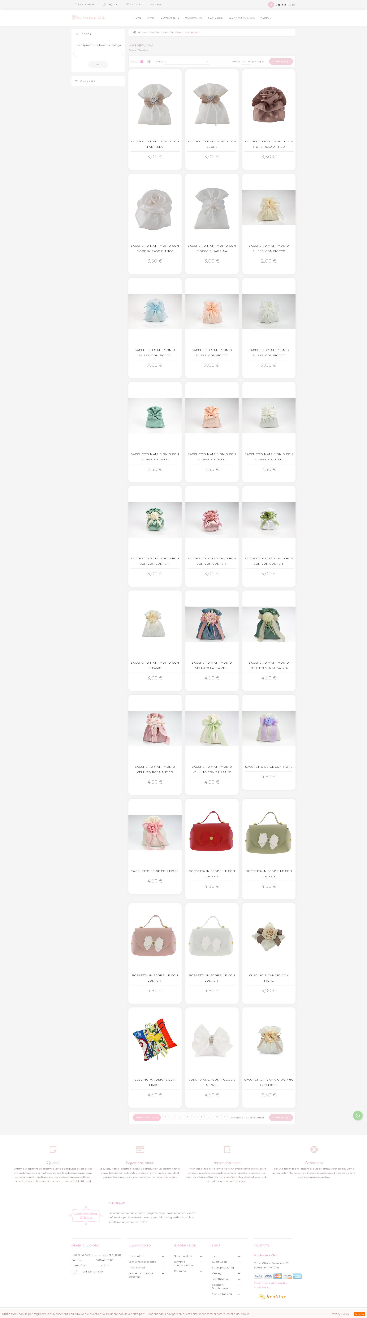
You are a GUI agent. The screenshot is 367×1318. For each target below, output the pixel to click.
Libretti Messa (220, 1278)
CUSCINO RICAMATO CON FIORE (269, 978)
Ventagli (217, 1273)
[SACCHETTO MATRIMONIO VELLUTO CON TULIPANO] (212, 728)
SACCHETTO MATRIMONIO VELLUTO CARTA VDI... (212, 665)
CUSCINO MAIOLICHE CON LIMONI (155, 1082)
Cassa (158, 4)
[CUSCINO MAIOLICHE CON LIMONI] (155, 1041)
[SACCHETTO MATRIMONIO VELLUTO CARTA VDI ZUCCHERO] (212, 624)
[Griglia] (142, 61)
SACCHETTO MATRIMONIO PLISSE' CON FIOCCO (269, 248)
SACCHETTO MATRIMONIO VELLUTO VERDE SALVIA (269, 665)
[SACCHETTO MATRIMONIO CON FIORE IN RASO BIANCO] (155, 207)
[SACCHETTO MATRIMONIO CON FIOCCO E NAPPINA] (212, 207)
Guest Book (219, 1261)
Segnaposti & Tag (223, 1267)
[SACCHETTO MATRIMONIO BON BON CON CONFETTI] (155, 520)
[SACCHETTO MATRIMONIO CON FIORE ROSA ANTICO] (269, 103)
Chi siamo (180, 1270)
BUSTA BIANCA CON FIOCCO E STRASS (211, 1082)
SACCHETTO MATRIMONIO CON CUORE (212, 144)
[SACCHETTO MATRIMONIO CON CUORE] (212, 103)
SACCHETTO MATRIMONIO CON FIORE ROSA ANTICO (269, 144)
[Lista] (149, 61)
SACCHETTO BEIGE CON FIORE (269, 766)
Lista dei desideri (87, 4)
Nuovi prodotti (183, 1256)
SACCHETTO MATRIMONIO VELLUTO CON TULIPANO (212, 769)
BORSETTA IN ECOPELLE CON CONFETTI (212, 873)
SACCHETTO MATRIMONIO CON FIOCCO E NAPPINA (212, 248)
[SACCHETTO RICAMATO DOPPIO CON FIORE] (269, 1041)
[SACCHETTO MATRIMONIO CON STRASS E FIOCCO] (155, 415)
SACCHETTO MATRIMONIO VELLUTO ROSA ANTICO (155, 769)
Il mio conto (136, 4)
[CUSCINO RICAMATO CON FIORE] (269, 937)
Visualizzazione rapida (156, 155)
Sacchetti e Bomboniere (166, 32)
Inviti (215, 1256)
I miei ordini (135, 1256)
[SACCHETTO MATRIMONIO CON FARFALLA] (155, 103)
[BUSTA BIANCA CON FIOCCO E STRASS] (212, 1041)
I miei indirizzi (136, 1267)
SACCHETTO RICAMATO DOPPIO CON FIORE (269, 1082)
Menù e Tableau (222, 1293)
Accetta (359, 1314)
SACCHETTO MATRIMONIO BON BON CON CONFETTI (155, 561)
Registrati (113, 4)
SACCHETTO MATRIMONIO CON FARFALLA (155, 144)
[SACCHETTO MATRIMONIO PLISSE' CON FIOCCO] (269, 207)
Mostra (236, 61)
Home (141, 32)
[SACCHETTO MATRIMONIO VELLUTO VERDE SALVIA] (269, 624)
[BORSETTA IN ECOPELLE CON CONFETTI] (212, 832)
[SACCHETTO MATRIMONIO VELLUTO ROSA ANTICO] (155, 728)
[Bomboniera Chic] (88, 17)
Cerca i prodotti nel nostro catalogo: (98, 44)
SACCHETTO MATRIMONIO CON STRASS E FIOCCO (155, 456)
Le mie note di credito (142, 1261)
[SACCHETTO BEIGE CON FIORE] (269, 728)
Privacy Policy (340, 1314)
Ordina (159, 61)
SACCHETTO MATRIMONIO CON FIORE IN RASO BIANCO (155, 248)
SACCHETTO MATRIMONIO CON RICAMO (155, 665)
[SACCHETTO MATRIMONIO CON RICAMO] (155, 624)
